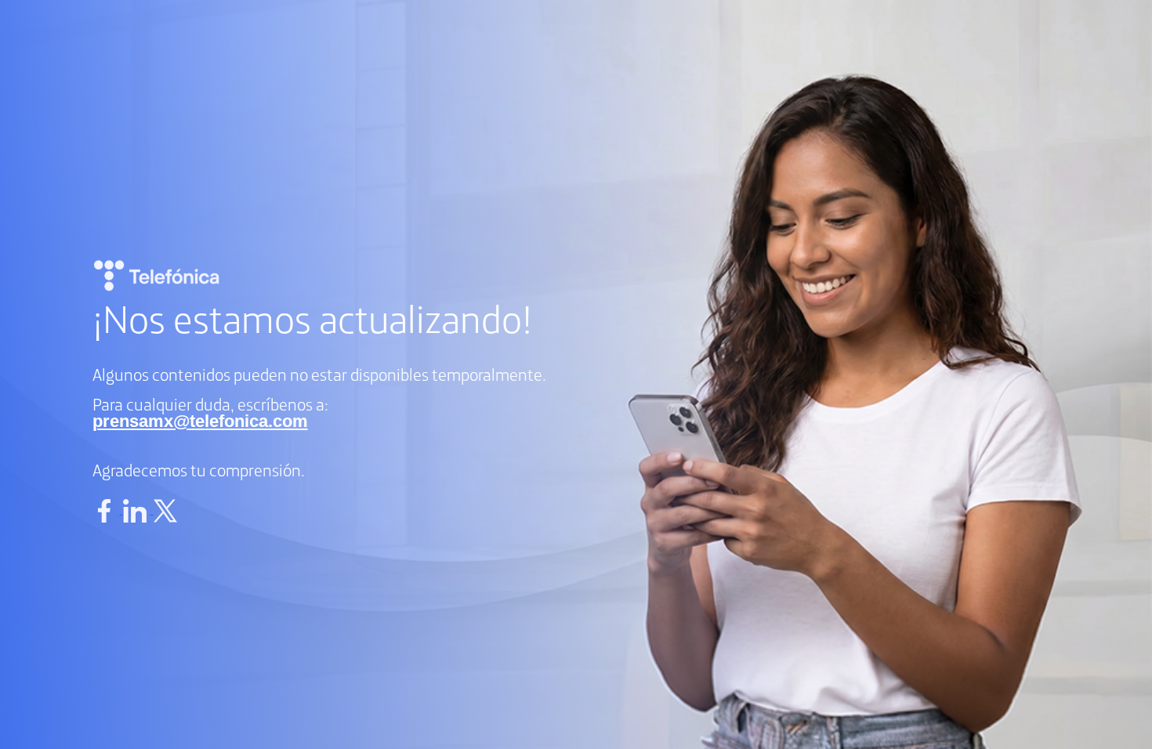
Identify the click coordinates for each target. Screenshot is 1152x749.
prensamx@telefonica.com (200, 421)
